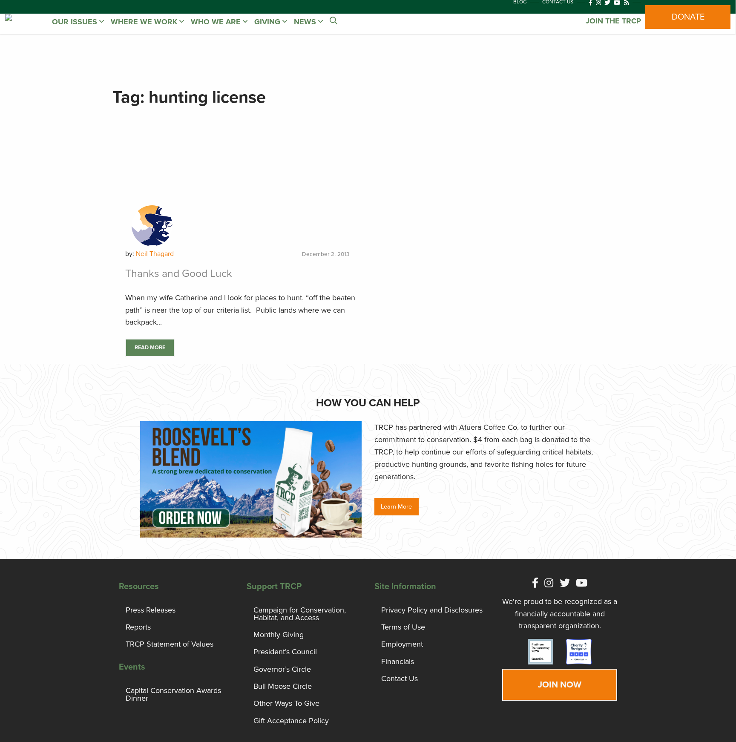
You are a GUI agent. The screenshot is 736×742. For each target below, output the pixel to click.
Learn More (396, 506)
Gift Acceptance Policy (291, 720)
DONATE (688, 17)
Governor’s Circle (282, 669)
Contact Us (399, 678)
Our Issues (75, 21)
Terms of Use (403, 627)
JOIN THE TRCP (613, 21)
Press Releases (150, 610)
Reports (138, 627)
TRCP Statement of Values (169, 644)
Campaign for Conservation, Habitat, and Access (299, 613)
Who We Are (217, 21)
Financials (397, 661)
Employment (402, 644)
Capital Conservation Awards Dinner (173, 694)
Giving (268, 21)
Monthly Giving (278, 634)
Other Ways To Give (286, 703)
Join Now (559, 684)
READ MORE (150, 347)
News (306, 21)
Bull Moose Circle (282, 686)
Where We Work (145, 21)
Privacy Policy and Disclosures (432, 610)
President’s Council (285, 651)
